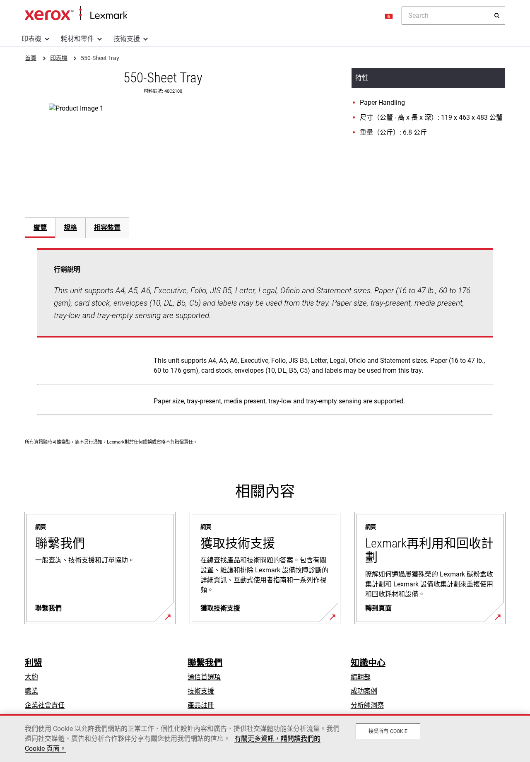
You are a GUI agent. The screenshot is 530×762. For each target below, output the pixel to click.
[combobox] (453, 15)
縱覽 (40, 227)
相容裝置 (107, 227)
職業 (31, 691)
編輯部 (361, 677)
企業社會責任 (45, 705)
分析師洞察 (367, 705)
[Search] (497, 15)
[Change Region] (389, 15)
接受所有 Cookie (388, 731)
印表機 (31, 39)
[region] (265, 738)
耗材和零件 (77, 39)
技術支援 (126, 39)
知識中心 (368, 663)
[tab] (40, 227)
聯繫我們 (205, 663)
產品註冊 (201, 705)
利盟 (33, 663)
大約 (31, 677)
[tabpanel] (265, 333)
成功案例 (364, 691)
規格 (70, 227)
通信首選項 (204, 677)
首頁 (76, 14)
